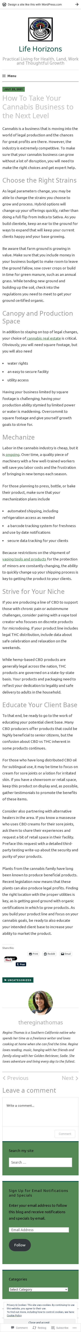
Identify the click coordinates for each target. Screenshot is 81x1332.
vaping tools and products (24, 559)
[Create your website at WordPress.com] (40, 4)
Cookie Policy (14, 1315)
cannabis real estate (43, 338)
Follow (20, 1245)
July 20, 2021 (13, 89)
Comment (65, 1133)
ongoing (12, 454)
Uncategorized (19, 980)
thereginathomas (40, 1022)
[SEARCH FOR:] (40, 1162)
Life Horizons (40, 49)
